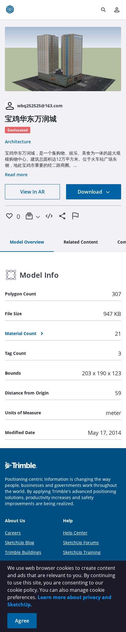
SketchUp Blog (19, 542)
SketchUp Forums (81, 542)
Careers (13, 533)
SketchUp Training (82, 552)
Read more (16, 174)
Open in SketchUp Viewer (63, 59)
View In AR (32, 191)
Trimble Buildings (23, 552)
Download (90, 191)
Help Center (75, 533)
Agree (22, 620)
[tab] (27, 242)
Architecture (18, 142)
